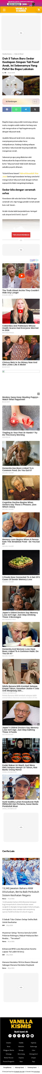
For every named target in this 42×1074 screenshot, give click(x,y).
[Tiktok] (23, 1035)
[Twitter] (19, 1035)
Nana (4, 899)
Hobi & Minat (18, 54)
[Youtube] (27, 1035)
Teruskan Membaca (21, 235)
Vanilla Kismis (7, 54)
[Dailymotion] (32, 1035)
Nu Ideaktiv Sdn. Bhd (19, 1071)
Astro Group (37, 1071)
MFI (3, 925)
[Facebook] (10, 1035)
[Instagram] (14, 1035)
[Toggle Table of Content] (33, 102)
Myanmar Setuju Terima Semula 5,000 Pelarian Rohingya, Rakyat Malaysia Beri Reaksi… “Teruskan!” (20, 935)
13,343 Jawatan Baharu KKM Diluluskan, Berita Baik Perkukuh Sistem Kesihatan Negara (20, 892)
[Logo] (21, 9)
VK (5, 73)
